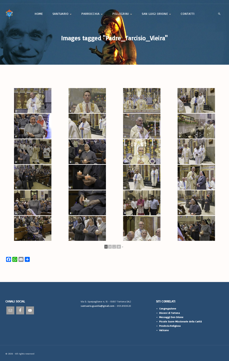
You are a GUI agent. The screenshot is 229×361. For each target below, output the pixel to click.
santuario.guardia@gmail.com (97, 305)
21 (119, 246)
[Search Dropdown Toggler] (219, 14)
